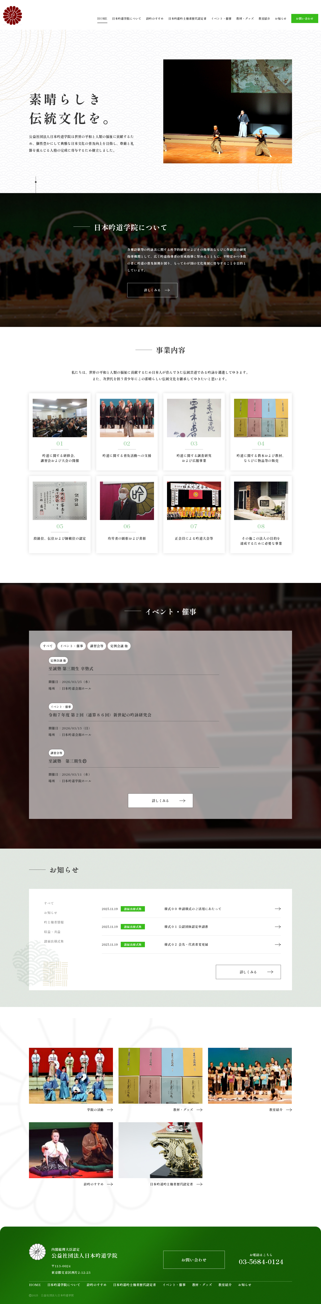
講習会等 (96, 646)
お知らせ (281, 18)
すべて (48, 646)
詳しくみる (160, 800)
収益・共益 (52, 932)
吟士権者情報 (54, 922)
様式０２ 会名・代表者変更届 (186, 944)
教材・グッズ (245, 18)
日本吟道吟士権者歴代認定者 (187, 18)
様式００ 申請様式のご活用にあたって (192, 909)
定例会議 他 (119, 646)
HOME (102, 18)
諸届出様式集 (54, 941)
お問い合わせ (305, 18)
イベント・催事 (221, 18)
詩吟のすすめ (155, 18)
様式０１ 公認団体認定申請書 (186, 926)
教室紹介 (264, 18)
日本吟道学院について (126, 18)
